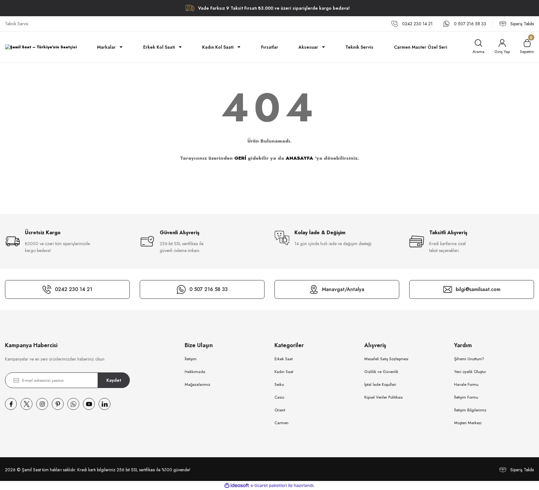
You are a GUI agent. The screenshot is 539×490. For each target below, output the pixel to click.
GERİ (240, 158)
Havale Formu (466, 384)
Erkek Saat (283, 359)
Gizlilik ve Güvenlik (381, 372)
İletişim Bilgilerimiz (470, 410)
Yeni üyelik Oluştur (470, 372)
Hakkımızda (195, 372)
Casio (279, 397)
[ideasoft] (236, 485)
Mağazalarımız (197, 384)
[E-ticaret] (268, 485)
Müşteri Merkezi (468, 423)
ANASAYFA (299, 158)
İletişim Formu (466, 397)
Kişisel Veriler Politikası (383, 397)
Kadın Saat (283, 372)
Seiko (279, 384)
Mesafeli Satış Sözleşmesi (386, 359)
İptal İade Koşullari (380, 384)
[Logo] (41, 47)
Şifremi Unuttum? (469, 359)
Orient (279, 410)
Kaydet (113, 380)
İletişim (191, 359)
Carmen (281, 423)
